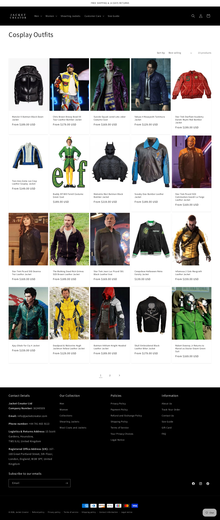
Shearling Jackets (69, 421)
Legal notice (126, 512)
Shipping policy (89, 512)
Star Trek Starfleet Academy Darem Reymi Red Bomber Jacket (189, 119)
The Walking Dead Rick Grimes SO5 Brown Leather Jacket (68, 273)
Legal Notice (117, 439)
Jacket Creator (22, 512)
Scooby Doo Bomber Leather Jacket (149, 195)
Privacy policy (54, 512)
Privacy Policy (118, 403)
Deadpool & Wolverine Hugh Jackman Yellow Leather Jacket (69, 347)
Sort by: (161, 52)
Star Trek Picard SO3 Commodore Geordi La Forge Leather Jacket (189, 197)
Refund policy (38, 512)
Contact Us (168, 415)
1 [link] (100, 375)
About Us (167, 403)
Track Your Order (171, 409)
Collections (66, 415)
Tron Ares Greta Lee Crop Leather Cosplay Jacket (24, 182)
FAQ (164, 433)
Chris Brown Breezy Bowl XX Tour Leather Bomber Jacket (67, 118)
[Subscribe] (66, 483)
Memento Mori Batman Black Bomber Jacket (108, 195)
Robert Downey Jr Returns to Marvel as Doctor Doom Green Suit (190, 348)
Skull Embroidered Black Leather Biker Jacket (147, 347)
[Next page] (119, 375)
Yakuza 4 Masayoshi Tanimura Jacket (150, 118)
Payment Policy (119, 409)
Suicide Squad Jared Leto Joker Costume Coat (110, 118)
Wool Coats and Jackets (73, 427)
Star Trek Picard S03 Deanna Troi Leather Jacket (26, 273)
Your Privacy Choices (122, 433)
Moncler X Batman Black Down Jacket (27, 118)
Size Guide (167, 421)
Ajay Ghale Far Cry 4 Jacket (26, 345)
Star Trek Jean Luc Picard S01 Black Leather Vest (109, 273)
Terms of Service (120, 427)
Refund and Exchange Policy (126, 415)
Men (62, 403)
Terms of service (71, 512)
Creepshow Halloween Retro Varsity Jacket (149, 273)
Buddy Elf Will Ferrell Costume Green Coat (68, 195)
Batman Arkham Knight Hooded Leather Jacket (110, 347)
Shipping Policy (119, 421)
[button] (38, 16)
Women (64, 409)
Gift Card (167, 427)
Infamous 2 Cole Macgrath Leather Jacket (188, 273)
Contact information (108, 512)
